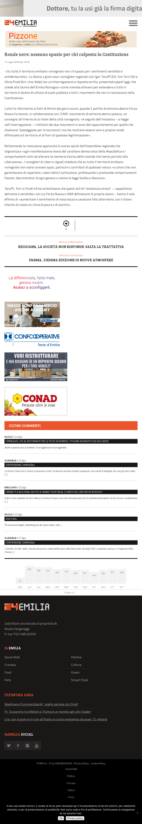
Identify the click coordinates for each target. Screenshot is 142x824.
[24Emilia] (54, 23)
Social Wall (12, 657)
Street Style (79, 679)
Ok (60, 818)
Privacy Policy (81, 763)
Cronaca (10, 664)
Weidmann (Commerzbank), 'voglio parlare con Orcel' (41, 704)
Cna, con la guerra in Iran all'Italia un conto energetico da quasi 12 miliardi (55, 719)
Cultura (76, 664)
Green (75, 672)
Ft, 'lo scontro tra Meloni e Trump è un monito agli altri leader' (47, 711)
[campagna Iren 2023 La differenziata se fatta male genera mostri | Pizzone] (71, 46)
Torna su (69, 592)
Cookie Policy (98, 763)
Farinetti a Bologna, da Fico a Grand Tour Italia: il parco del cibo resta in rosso (54, 492)
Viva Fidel (11, 519)
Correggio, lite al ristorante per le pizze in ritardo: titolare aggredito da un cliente (57, 441)
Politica (76, 657)
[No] (137, 813)
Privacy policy (75, 818)
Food (7, 672)
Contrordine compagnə (20, 465)
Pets (7, 679)
